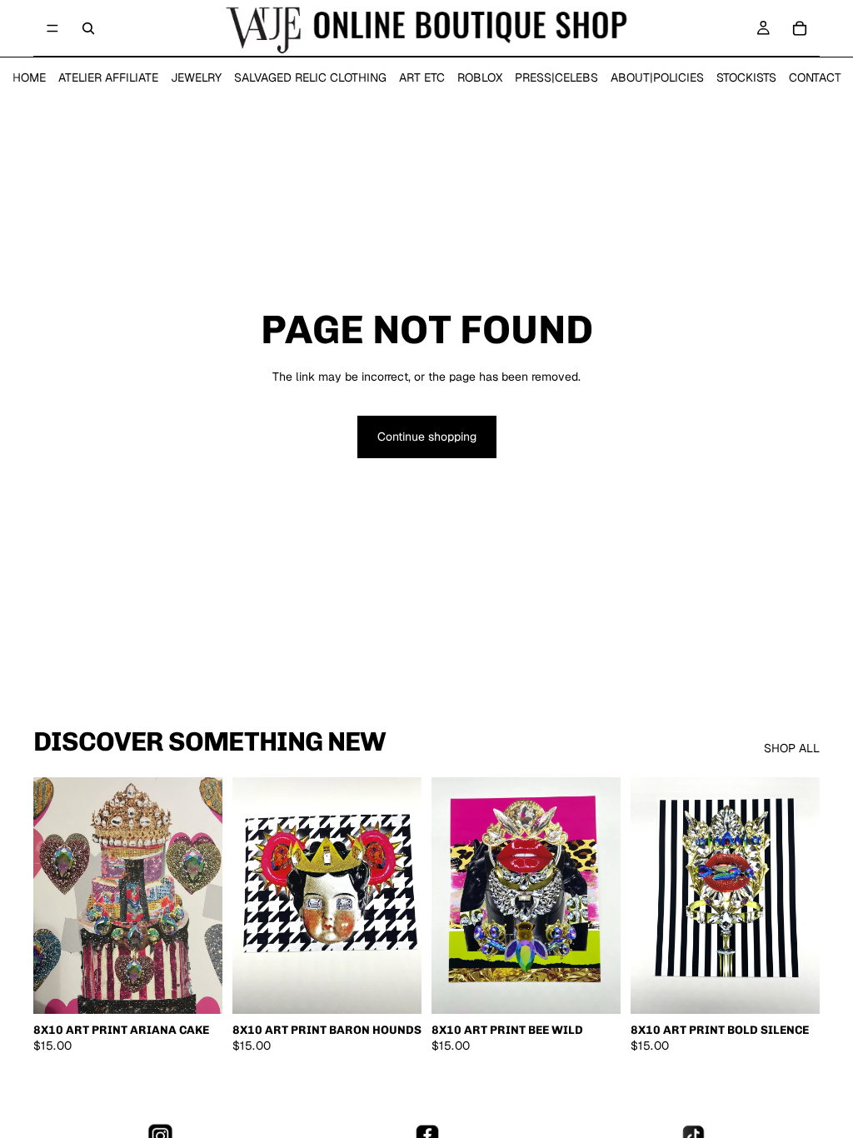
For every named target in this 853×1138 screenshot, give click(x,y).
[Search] (88, 28)
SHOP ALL (792, 748)
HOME (29, 77)
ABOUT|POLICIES (657, 77)
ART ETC (422, 77)
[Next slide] (204, 895)
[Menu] (52, 28)
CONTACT (815, 77)
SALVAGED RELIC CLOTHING (310, 77)
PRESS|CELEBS (556, 77)
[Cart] (799, 28)
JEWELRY (196, 77)
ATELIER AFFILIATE (108, 77)
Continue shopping (426, 436)
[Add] (197, 988)
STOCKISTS (746, 77)
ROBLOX (479, 77)
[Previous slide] (51, 895)
